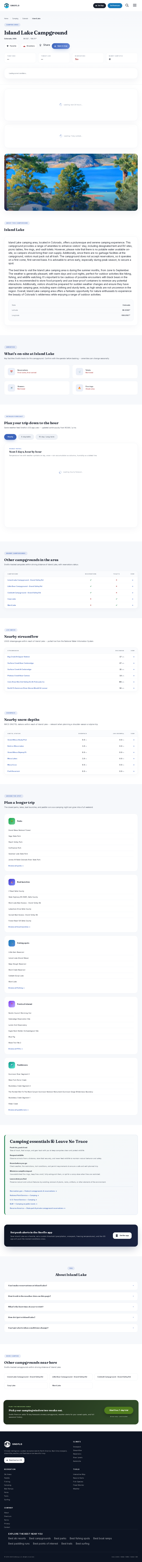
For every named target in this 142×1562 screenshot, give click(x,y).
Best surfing (82, 1543)
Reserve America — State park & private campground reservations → (37, 1208)
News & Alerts (78, 1478)
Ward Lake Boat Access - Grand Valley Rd (24, 903)
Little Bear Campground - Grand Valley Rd (24, 586)
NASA (132, 1557)
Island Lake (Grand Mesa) (18, 958)
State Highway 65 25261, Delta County (23, 897)
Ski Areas (7, 1474)
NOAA (122, 1557)
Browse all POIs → (15, 1049)
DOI (136, 1557)
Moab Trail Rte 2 (14, 1043)
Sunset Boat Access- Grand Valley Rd (23, 915)
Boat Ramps (8, 1489)
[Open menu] (135, 5)
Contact (7, 1527)
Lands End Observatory (17, 1025)
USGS (117, 1557)
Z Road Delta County (16, 891)
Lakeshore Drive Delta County (19, 909)
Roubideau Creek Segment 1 (19, 1098)
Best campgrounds (40, 1538)
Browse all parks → (16, 866)
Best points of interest (45, 1543)
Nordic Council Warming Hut (19, 1013)
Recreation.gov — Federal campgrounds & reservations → (33, 1191)
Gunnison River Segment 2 (19, 1074)
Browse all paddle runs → (18, 1110)
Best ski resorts (17, 1538)
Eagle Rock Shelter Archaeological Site (23, 1031)
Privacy (7, 1524)
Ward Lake (11, 605)
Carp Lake (11, 599)
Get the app (122, 1235)
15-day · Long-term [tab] (46, 437)
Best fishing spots (80, 1538)
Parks (6, 1492)
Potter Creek (13, 1104)
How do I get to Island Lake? (21, 1317)
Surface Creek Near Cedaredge (20, 663)
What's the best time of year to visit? (25, 1307)
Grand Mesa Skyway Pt (16, 752)
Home (6, 18)
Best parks (60, 1538)
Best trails (66, 1543)
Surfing (7, 1500)
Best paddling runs (19, 1543)
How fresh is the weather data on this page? (29, 1296)
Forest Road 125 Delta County (19, 921)
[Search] (127, 5)
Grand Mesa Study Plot (17, 740)
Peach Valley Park (15, 842)
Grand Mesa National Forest (19, 830)
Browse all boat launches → (19, 927)
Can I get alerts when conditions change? (28, 1328)
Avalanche (77, 1461)
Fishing (7, 1482)
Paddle (7, 1478)
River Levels (77, 1457)
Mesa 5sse (12, 765)
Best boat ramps (102, 1538)
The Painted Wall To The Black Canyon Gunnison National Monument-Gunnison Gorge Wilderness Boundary (50, 1092)
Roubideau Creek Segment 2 (19, 1086)
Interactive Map (79, 1474)
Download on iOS (15, 1460)
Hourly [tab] (10, 437)
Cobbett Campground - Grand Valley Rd (24, 593)
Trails (6, 1496)
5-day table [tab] (26, 437)
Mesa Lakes (12, 758)
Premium (7, 1516)
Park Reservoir (13, 771)
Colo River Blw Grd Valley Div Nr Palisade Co (26, 682)
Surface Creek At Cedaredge (19, 669)
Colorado (25, 18)
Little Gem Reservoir (16, 952)
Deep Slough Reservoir (17, 964)
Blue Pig (11, 1037)
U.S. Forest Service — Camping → (23, 1200)
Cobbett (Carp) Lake (16, 976)
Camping (15, 18)
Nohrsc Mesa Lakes (15, 746)
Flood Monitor (78, 1485)
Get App (101, 5)
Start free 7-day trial (118, 1410)
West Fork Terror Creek (17, 1080)
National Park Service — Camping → (24, 1195)
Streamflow (77, 1450)
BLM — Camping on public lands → (23, 1204)
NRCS (127, 1557)
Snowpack (77, 1447)
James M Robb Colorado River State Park (24, 860)
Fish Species (78, 1482)
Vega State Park (14, 836)
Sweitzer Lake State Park (18, 854)
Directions (29, 46)
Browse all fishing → (16, 988)
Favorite (11, 46)
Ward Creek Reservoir (16, 970)
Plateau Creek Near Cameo (18, 676)
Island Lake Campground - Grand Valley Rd (25, 580)
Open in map (60, 46)
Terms (6, 1520)
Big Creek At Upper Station (18, 657)
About (6, 1513)
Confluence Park (14, 848)
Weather (76, 1489)
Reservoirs (77, 1454)
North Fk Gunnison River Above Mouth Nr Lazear (27, 688)
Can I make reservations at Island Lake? (27, 1285)
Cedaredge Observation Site (19, 1019)
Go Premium (115, 5)
